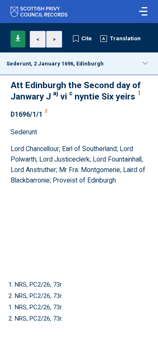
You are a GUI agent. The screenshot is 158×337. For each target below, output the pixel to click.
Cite (86, 38)
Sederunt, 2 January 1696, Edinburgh (55, 63)
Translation (125, 38)
